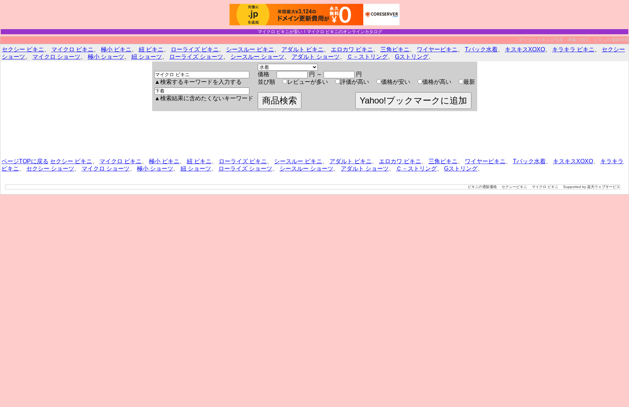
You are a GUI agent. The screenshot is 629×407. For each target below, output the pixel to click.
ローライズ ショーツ (196, 57)
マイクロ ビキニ (72, 49)
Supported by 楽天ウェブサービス (591, 187)
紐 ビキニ (151, 49)
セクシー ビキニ (23, 49)
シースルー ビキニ (250, 49)
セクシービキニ (514, 187)
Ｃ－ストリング (367, 57)
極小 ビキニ (116, 49)
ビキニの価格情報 (611, 39)
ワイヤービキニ (437, 49)
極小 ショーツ (106, 57)
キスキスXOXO (525, 49)
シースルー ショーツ (257, 57)
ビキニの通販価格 (482, 187)
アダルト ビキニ (302, 49)
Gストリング (411, 57)
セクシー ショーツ (50, 168)
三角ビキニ (395, 49)
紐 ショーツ (146, 57)
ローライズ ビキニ (195, 49)
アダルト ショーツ (316, 57)
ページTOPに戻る (24, 161)
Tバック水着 (481, 49)
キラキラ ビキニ (573, 49)
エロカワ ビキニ (352, 49)
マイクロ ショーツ (56, 57)
